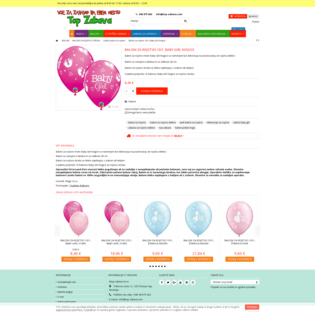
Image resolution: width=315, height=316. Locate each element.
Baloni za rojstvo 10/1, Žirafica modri (157, 242)
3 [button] (156, 266)
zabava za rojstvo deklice (141, 127)
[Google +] (174, 282)
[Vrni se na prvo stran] (57, 41)
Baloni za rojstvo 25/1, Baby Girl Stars (116, 242)
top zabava (165, 127)
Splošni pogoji (65, 291)
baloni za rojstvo (137, 122)
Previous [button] (57, 230)
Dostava (62, 286)
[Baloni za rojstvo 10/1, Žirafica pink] (240, 219)
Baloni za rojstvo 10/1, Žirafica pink (239, 242)
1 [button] (150, 266)
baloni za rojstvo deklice (163, 122)
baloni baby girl (242, 122)
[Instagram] (193, 282)
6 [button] (165, 266)
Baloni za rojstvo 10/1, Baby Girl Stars (75, 242)
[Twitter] (168, 282)
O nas (61, 296)
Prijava (255, 21)
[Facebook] (161, 282)
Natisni (132, 101)
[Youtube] (180, 282)
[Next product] (258, 40)
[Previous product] (256, 40)
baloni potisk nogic (185, 127)
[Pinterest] (186, 282)
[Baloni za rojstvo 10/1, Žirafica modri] (158, 219)
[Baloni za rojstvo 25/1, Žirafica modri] (199, 219)
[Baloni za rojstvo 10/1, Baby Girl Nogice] (88, 77)
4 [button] (159, 266)
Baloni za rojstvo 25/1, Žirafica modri (198, 242)
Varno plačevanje (67, 301)
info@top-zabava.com (131, 299)
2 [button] (153, 266)
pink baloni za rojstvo (191, 122)
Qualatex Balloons (79, 185)
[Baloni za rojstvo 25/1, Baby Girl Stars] (117, 219)
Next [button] (258, 230)
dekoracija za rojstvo (218, 122)
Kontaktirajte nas (67, 282)
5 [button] (162, 266)
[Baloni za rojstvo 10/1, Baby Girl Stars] (76, 219)
